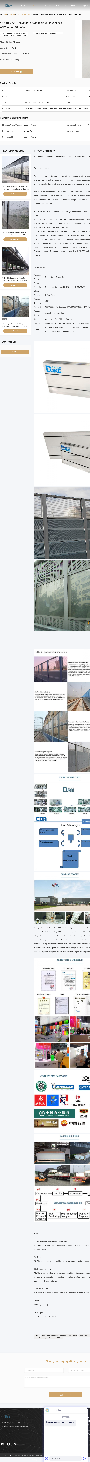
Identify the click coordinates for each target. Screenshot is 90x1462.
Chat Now (15, 72)
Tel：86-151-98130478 (11, 1422)
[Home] (8, 5)
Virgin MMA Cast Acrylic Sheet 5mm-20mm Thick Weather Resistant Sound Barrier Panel (15, 280)
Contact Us (61, 6)
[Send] (84, 1458)
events (74, 6)
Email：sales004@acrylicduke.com (15, 1426)
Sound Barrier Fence (24, 14)
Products (35, 6)
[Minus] (84, 1410)
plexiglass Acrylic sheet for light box (48, 1338)
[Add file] (46, 1458)
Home (23, 6)
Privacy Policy (7, 1455)
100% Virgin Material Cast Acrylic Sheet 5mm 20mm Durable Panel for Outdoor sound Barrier (15, 189)
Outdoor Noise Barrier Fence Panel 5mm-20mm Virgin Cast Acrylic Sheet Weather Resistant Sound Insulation (14, 234)
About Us (47, 6)
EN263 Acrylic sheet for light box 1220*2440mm (59, 1335)
